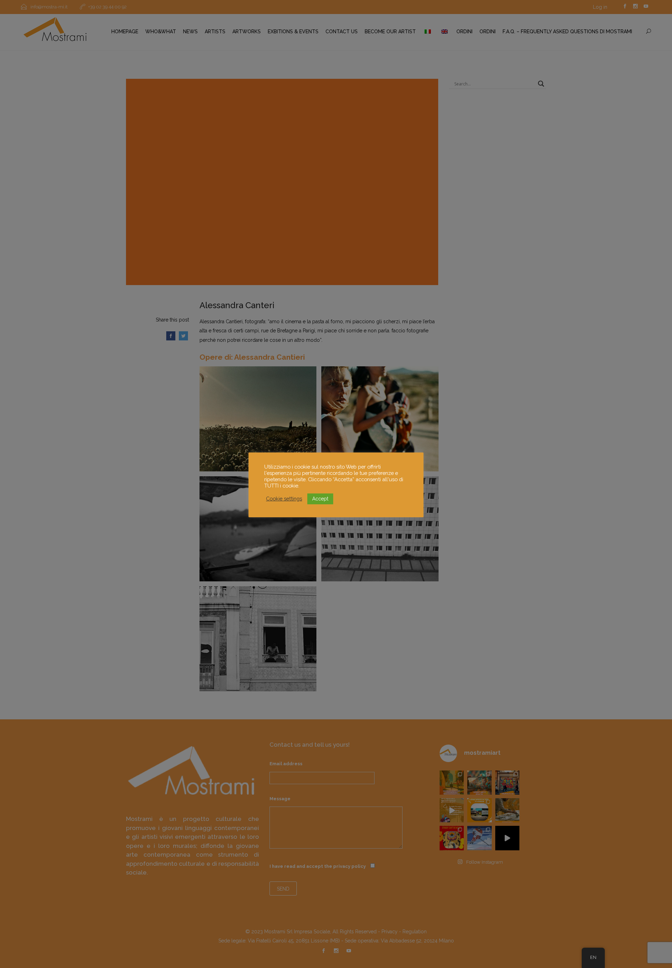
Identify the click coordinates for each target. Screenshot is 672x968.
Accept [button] (320, 499)
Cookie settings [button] (284, 499)
